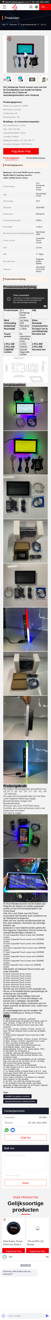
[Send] (47, 1316)
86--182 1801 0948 (40, 2)
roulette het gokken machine (17, 1096)
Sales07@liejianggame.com (17, 2)
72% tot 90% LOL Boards (11, 1243)
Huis (4, 25)
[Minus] (47, 1256)
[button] (47, 79)
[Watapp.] (6, 1130)
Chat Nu (25, 1137)
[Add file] (3, 1316)
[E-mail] (13, 1130)
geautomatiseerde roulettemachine (20, 1101)
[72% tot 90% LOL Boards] (13, 1228)
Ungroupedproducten (29, 25)
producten (13, 25)
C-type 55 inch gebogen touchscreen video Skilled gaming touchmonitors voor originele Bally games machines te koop (36, 1243)
